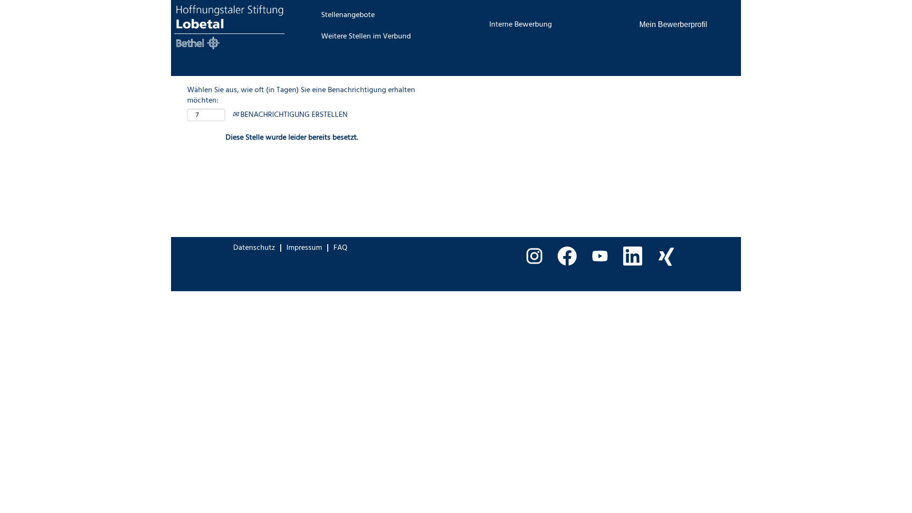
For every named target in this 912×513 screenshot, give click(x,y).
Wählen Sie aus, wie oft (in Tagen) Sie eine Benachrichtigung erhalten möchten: (301, 96)
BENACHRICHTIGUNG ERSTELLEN (293, 115)
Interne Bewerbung (520, 25)
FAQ (340, 248)
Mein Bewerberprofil (673, 24)
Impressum (304, 248)
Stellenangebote (348, 15)
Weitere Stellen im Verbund (366, 36)
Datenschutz (254, 248)
